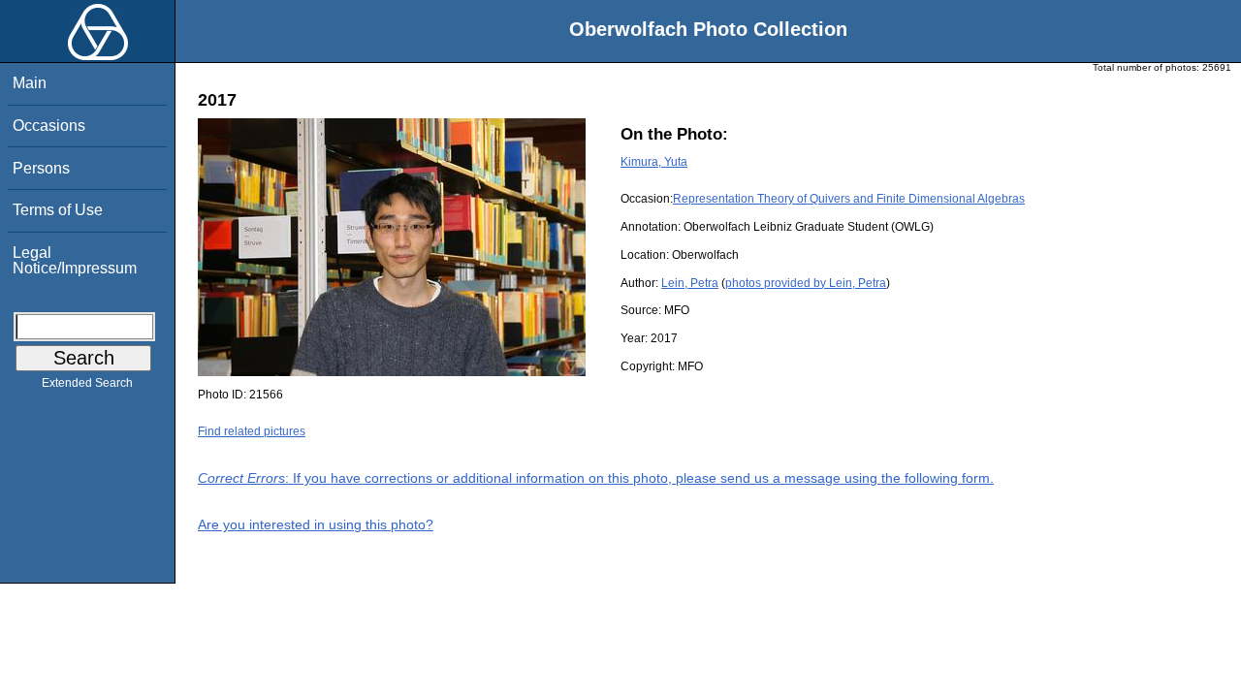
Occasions (49, 125)
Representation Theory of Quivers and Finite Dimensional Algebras (849, 199)
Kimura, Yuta (653, 162)
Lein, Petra (689, 283)
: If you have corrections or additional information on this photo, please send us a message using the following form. (596, 478)
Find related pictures (251, 431)
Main (30, 83)
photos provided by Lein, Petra (805, 283)
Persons (41, 168)
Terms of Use (58, 210)
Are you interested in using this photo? (315, 524)
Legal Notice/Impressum (75, 260)
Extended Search (87, 383)
